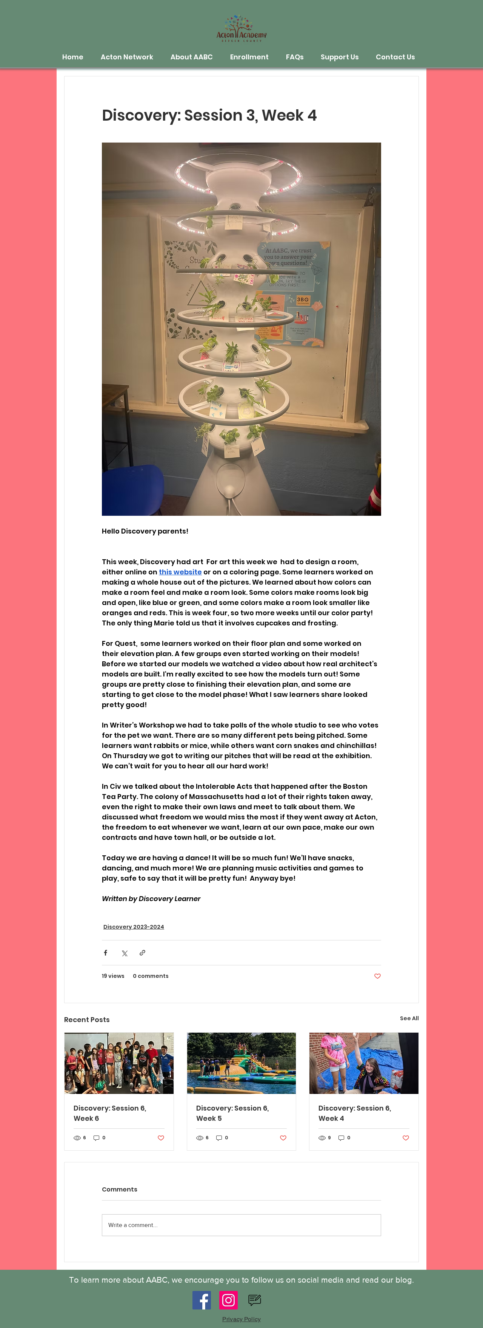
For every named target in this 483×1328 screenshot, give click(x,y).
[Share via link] (142, 952)
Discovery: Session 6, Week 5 (232, 1113)
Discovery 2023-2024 (133, 927)
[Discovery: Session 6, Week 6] (119, 1063)
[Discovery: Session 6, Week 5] (241, 1063)
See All (409, 1018)
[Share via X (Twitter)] (124, 952)
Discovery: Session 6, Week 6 (110, 1113)
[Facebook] (201, 1300)
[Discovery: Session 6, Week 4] (363, 1063)
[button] (130, 57)
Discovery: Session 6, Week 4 (354, 1113)
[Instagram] (228, 1300)
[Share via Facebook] (105, 952)
